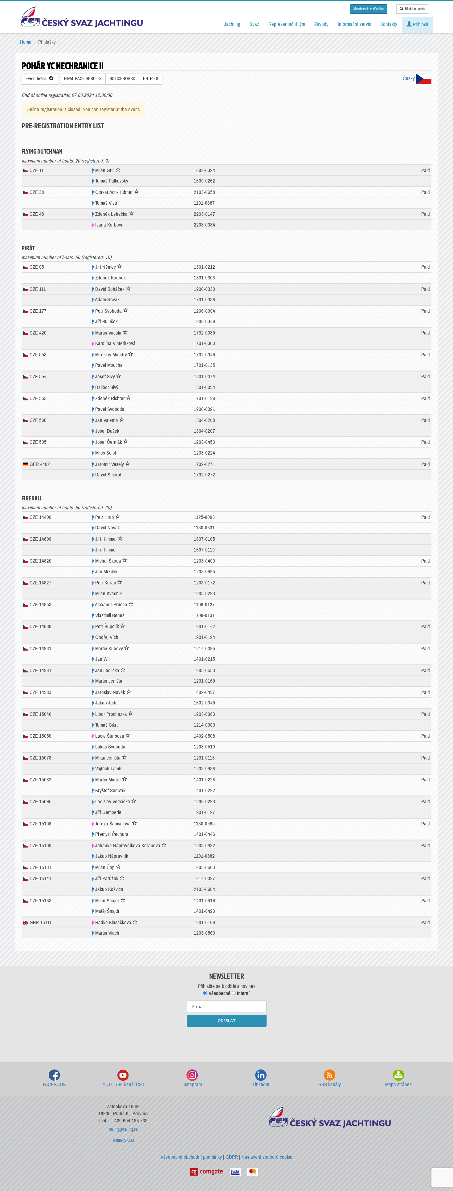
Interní (243, 993)
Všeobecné (219, 993)
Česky (409, 78)
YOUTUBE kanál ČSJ (123, 1084)
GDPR (232, 1157)
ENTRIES (150, 78)
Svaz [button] (254, 24)
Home (25, 42)
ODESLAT (227, 1020)
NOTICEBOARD (122, 78)
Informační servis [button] (354, 24)
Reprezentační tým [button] (286, 24)
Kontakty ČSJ (123, 1140)
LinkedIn (261, 1084)
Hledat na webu (415, 9)
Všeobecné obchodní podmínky (191, 1157)
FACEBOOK (54, 1084)
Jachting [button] (232, 24)
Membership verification (368, 9)
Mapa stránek (398, 1084)
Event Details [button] (37, 78)
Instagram (192, 1084)
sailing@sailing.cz (123, 1129)
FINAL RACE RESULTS (83, 78)
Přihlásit (420, 24)
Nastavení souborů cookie (267, 1157)
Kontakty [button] (388, 24)
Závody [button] (321, 24)
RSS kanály (329, 1084)
